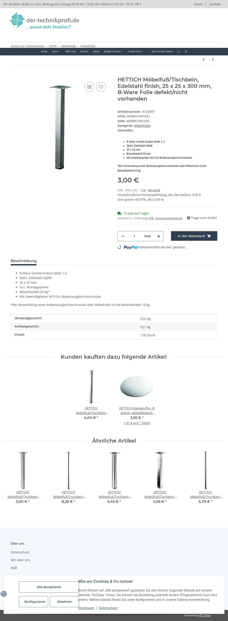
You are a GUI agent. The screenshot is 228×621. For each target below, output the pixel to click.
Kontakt (215, 4)
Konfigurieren (34, 601)
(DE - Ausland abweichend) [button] (165, 218)
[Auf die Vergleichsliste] (89, 87)
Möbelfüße (142, 125)
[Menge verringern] (123, 236)
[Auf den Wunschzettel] (101, 87)
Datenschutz (108, 608)
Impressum (86, 608)
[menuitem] (44, 51)
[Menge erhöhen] (159, 236)
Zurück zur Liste (21, 46)
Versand (154, 190)
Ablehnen (64, 601)
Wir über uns (20, 560)
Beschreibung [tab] (24, 261)
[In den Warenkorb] (14, 74)
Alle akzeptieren (49, 587)
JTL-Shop (205, 615)
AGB (14, 568)
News (198, 4)
